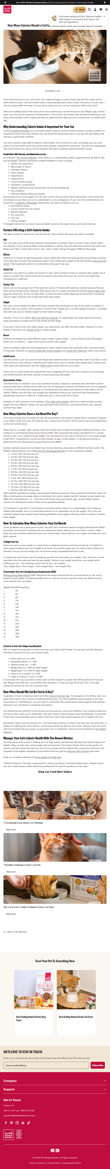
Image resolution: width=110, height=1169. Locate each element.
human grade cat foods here (47, 757)
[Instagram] (17, 1122)
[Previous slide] (5, 2)
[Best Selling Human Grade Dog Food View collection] (33, 989)
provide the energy (21, 130)
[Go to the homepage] (7, 9)
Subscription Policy (72, 1163)
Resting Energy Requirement (16, 575)
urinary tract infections (76, 350)
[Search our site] (89, 9)
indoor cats (45, 365)
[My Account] (95, 9)
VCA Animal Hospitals (26, 157)
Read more (11, 829)
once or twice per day (59, 696)
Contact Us (8, 1105)
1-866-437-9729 (26, 1110)
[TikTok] (28, 1122)
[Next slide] (105, 2)
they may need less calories (45, 317)
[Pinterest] (11, 1122)
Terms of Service (37, 1163)
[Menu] (106, 9)
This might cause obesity (57, 401)
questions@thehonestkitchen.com (19, 1115)
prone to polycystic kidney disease (44, 350)
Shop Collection (34, 1035)
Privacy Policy (53, 1163)
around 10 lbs (33, 330)
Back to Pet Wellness (17, 931)
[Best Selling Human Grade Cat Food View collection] (76, 989)
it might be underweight (25, 203)
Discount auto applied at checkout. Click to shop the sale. (55, 2)
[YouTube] (23, 1122)
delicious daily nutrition (78, 751)
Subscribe (97, 1065)
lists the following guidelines (51, 451)
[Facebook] (5, 1122)
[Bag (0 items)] (101, 9)
